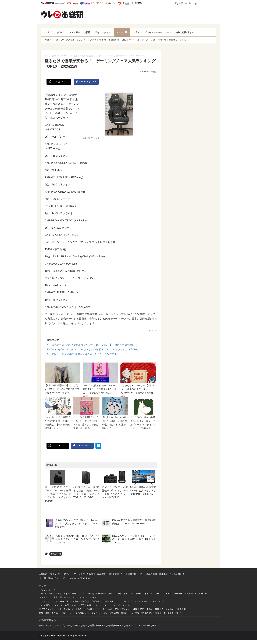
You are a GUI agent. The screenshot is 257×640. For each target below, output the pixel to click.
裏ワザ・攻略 (72, 601)
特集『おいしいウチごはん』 (74, 613)
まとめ (55, 613)
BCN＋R (152, 331)
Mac (153, 40)
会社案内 (43, 574)
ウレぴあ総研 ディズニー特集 (72, 3)
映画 (74, 594)
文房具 (149, 609)
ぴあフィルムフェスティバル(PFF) (140, 625)
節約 (117, 609)
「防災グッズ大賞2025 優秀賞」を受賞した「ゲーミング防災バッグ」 (88, 354)
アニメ (82, 594)
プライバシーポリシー (60, 574)
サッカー (178, 594)
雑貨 (157, 609)
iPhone (47, 40)
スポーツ (167, 594)
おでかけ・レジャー (88, 597)
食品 (67, 605)
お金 (80, 609)
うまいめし (97, 3)
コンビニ (97, 605)
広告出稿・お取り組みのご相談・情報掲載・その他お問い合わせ (158, 574)
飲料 (74, 605)
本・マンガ (128, 594)
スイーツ (58, 605)
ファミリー (74, 32)
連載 (47, 613)
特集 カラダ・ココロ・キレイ (168, 613)
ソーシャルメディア (138, 40)
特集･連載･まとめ (185, 32)
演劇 (110, 594)
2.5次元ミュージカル (97, 594)
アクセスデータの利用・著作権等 (89, 574)
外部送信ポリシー (116, 574)
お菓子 (81, 605)
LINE (124, 40)
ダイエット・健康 (129, 609)
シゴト (135, 32)
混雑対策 (95, 601)
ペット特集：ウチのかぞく (141, 613)
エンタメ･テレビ (47, 590)
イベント (148, 594)
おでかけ (88, 609)
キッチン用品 (167, 609)
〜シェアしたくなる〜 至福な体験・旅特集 (108, 613)
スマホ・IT (121, 32)
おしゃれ (72, 597)
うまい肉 (123, 3)
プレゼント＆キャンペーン (158, 32)
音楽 (51, 594)
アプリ (93, 40)
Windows (162, 40)
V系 (57, 594)
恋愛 (87, 32)
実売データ (56, 554)
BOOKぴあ (80, 625)
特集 (41, 613)
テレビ (44, 594)
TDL (55, 601)
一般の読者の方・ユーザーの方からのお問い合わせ (66, 578)
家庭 (55, 597)
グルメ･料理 (45, 605)
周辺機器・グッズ (177, 40)
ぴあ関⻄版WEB (95, 625)
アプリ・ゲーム (141, 601)
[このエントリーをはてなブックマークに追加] (98, 446)
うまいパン (110, 3)
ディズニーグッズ (124, 601)
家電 (142, 609)
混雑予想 (85, 601)
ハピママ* (59, 3)
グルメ (60, 32)
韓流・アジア (190, 594)
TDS (62, 601)
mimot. (85, 3)
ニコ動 (118, 594)
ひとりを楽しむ (183, 609)
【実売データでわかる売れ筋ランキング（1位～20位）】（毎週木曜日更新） (91, 344)
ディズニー (44, 601)
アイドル (66, 594)
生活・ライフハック (66, 609)
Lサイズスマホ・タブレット (74, 40)
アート (158, 594)
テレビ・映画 (107, 601)
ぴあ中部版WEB (113, 625)
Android (102, 40)
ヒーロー (203, 594)
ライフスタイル (103, 32)
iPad (55, 40)
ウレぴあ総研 (47, 3)
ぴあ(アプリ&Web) (63, 625)
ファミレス (127, 605)
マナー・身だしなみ (103, 609)
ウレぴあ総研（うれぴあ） (62, 14)
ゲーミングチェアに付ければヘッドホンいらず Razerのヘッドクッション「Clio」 (94, 349)
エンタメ (47, 32)
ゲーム (139, 594)
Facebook (114, 40)
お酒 (89, 605)
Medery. (136, 3)
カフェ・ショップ (111, 605)
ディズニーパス (157, 601)
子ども (63, 597)
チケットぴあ (45, 625)
